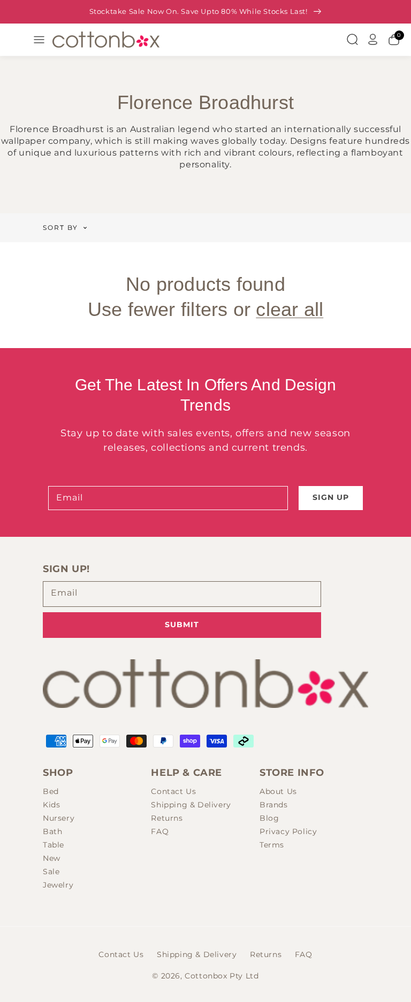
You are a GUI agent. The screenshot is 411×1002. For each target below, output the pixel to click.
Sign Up (331, 497)
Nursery (58, 818)
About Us (278, 791)
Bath (52, 831)
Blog (269, 818)
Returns (166, 818)
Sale (51, 871)
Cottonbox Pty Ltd (221, 976)
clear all (289, 309)
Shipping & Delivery (191, 805)
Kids (51, 805)
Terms (272, 845)
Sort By (60, 228)
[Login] (373, 39)
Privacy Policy (288, 831)
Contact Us (173, 791)
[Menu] (39, 40)
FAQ (160, 831)
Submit (182, 624)
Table (53, 845)
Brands (274, 805)
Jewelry (58, 885)
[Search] (352, 39)
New (51, 858)
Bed (51, 791)
